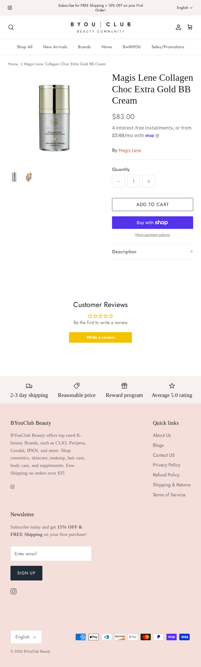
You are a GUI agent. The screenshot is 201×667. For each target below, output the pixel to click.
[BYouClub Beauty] (100, 27)
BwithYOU (132, 47)
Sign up (26, 573)
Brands (84, 47)
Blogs (158, 445)
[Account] (177, 27)
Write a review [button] (100, 337)
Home (13, 64)
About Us (162, 435)
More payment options (152, 235)
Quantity (121, 169)
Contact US (164, 455)
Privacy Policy (166, 464)
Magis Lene (130, 150)
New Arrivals (55, 47)
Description (124, 251)
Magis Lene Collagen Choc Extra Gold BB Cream (65, 64)
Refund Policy (166, 474)
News (107, 47)
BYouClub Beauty (37, 651)
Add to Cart (152, 204)
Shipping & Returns (172, 484)
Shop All (24, 47)
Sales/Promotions (168, 47)
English (182, 7)
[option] (54, 118)
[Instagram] (10, 8)
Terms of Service (169, 494)
